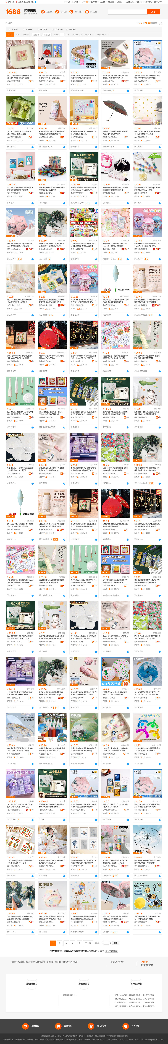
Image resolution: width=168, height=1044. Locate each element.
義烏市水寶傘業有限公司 (14, 249)
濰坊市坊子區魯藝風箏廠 (14, 473)
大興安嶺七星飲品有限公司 (152, 1003)
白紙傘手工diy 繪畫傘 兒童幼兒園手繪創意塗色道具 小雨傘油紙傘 (115, 693)
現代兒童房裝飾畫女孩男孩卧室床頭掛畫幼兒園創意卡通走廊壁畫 (51, 77)
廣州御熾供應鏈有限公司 (141, 922)
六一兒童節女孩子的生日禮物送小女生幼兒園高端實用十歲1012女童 (20, 806)
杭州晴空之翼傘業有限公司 (78, 698)
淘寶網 (51, 1040)
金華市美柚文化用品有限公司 (14, 305)
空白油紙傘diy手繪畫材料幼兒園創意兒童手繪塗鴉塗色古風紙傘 (20, 469)
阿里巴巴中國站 (32, 1040)
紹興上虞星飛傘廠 (13, 754)
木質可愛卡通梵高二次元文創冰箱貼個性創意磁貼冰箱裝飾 (115, 806)
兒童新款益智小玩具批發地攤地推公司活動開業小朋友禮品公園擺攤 (83, 245)
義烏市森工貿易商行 (78, 810)
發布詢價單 (145, 962)
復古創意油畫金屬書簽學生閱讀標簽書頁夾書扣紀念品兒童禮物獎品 (51, 301)
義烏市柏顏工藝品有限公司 (78, 137)
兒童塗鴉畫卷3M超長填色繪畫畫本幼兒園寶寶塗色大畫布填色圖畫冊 (115, 357)
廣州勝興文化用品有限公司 (110, 249)
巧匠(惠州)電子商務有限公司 (46, 754)
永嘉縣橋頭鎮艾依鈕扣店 (110, 754)
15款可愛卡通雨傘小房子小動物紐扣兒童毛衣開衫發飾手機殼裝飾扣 (115, 749)
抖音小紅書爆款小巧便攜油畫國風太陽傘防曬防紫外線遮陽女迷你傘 (51, 133)
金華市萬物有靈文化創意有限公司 (110, 810)
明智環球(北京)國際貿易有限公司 (46, 810)
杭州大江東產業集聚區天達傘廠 (78, 754)
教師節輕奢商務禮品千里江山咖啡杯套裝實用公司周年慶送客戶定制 (115, 413)
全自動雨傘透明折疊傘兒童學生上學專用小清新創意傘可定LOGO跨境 (147, 693)
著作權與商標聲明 (71, 1036)
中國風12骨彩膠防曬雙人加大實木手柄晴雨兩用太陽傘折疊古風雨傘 (20, 749)
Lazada (161, 1040)
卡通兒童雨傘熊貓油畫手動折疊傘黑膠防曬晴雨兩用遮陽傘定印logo (83, 749)
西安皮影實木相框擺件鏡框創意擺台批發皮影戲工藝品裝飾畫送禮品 (20, 357)
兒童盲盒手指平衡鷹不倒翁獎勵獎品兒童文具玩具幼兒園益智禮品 (147, 749)
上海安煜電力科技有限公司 (124, 1003)
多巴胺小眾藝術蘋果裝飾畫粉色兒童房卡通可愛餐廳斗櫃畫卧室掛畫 (20, 77)
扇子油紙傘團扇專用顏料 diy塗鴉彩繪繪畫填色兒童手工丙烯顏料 (147, 189)
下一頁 (88, 943)
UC (126, 1040)
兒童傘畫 (120, 962)
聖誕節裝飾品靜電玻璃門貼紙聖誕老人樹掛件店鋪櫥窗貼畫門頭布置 (83, 357)
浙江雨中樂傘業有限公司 (78, 81)
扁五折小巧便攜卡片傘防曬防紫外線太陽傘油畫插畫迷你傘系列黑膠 (83, 806)
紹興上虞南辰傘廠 (109, 193)
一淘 (68, 1040)
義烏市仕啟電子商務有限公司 (141, 137)
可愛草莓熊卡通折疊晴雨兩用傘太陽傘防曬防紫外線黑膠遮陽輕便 (115, 189)
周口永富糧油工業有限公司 (138, 999)
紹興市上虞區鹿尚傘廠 (141, 361)
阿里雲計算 (100, 1040)
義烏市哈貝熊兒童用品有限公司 (78, 305)
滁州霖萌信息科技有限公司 (78, 922)
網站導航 (124, 1036)
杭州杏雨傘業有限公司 (46, 249)
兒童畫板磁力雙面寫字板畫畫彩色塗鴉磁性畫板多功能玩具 (83, 133)
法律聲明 (82, 1036)
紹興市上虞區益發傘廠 (14, 922)
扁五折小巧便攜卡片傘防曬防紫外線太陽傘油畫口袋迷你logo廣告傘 (115, 862)
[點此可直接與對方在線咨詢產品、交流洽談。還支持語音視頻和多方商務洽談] (33, 91)
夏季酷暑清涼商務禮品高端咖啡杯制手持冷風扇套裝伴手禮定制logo (51, 806)
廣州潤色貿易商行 (13, 866)
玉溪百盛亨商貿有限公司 (151, 999)
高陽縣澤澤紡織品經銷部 (46, 193)
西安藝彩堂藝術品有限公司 (14, 361)
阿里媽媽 (87, 1040)
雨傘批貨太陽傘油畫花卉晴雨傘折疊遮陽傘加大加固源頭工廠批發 (115, 77)
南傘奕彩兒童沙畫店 (70, 995)
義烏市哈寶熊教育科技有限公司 (141, 249)
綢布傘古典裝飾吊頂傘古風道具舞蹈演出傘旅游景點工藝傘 (51, 357)
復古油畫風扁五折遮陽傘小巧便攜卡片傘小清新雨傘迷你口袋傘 (51, 469)
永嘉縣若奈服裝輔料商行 (110, 473)
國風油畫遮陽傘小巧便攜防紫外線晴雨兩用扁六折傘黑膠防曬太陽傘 (147, 301)
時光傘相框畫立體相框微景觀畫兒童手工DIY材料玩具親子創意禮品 (147, 245)
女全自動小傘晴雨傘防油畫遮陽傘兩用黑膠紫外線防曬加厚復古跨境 (20, 918)
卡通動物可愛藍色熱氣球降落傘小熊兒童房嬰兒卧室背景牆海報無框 (83, 862)
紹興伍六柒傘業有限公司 (141, 698)
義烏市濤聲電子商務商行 (141, 754)
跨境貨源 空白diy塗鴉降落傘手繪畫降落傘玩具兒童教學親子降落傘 (116, 301)
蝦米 (93, 1040)
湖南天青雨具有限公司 (110, 866)
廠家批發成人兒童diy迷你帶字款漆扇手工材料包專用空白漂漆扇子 (52, 749)
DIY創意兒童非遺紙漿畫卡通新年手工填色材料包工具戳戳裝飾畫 (51, 413)
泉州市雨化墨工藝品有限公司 (46, 81)
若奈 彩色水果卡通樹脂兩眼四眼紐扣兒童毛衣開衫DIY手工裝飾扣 (115, 469)
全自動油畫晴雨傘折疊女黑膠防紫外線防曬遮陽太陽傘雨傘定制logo (147, 469)
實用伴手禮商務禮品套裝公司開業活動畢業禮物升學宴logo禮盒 (20, 133)
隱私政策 (97, 1036)
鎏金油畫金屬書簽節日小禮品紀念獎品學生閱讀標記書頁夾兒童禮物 (83, 413)
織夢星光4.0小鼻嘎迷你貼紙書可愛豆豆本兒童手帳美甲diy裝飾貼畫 (115, 245)
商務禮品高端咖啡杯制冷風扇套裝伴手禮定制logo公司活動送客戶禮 (83, 189)
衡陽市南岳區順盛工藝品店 (46, 361)
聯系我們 (116, 1036)
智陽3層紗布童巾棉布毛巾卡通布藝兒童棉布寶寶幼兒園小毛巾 (52, 189)
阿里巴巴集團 (8, 1040)
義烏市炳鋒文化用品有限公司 (46, 305)
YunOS (108, 1040)
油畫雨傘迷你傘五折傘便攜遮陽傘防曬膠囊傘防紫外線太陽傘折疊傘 (147, 77)
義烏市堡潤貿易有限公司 (78, 473)
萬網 (121, 1040)
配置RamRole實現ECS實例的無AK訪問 (128, 995)
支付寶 (131, 1040)
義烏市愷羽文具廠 (109, 361)
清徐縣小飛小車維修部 (137, 1003)
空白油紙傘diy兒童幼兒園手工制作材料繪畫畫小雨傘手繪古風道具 (20, 413)
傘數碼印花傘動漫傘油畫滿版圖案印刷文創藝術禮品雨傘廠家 (115, 133)
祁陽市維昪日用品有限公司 (141, 810)
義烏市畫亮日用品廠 (14, 137)
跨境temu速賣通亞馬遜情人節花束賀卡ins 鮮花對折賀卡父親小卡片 (19, 301)
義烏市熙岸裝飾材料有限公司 (141, 417)
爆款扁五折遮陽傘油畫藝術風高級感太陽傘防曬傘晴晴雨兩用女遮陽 (20, 245)
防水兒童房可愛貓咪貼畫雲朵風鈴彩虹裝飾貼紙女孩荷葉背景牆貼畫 (147, 413)
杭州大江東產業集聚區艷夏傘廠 (46, 922)
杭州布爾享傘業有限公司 (141, 473)
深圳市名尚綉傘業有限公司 (110, 137)
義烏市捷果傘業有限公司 (110, 922)
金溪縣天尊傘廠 (108, 81)
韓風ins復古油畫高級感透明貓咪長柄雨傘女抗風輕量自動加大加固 (147, 862)
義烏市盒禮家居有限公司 (14, 810)
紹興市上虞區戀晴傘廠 (141, 81)
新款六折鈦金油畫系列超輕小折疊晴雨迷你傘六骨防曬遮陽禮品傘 (83, 77)
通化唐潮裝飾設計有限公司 (138, 995)
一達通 (154, 1040)
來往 (136, 1040)
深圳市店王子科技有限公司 (78, 193)
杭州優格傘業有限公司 (141, 866)
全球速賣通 (44, 1040)
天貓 (57, 1040)
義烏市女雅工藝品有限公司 (141, 193)
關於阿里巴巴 (107, 1036)
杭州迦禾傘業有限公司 (141, 305)
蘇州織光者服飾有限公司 (46, 866)
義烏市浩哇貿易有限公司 (78, 866)
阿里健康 (148, 1040)
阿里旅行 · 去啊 (76, 1040)
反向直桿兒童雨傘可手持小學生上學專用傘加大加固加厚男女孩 (147, 918)
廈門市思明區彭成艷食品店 (124, 1006)
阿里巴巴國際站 (20, 1040)
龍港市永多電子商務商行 (78, 361)
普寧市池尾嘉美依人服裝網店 (139, 1006)
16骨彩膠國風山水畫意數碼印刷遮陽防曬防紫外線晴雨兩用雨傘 (147, 357)
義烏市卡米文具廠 (109, 698)
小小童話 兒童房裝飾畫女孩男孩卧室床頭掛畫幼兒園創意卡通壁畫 (20, 189)
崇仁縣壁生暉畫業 (13, 81)
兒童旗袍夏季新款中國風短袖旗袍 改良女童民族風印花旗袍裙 (52, 862)
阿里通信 (115, 1040)
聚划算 (62, 1040)
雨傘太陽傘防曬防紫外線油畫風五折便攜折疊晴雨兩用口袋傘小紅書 (51, 918)
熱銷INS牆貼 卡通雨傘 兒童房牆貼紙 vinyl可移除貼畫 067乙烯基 (147, 133)
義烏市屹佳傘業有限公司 (46, 473)
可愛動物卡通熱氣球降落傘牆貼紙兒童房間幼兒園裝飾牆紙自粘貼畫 (83, 918)
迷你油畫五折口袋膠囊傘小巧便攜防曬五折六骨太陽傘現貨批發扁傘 (83, 693)
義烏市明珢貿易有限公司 (46, 137)
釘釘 (141, 1040)
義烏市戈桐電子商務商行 (78, 249)
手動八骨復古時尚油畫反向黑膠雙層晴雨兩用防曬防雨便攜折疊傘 (115, 918)
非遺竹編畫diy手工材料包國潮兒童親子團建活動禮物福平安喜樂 (20, 862)
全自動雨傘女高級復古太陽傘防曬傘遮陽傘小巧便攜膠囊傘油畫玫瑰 (51, 245)
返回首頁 (101, 951)
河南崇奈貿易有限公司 (46, 417)
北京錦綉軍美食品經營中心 (124, 999)
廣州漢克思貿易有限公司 (110, 305)
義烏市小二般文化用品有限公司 (78, 417)
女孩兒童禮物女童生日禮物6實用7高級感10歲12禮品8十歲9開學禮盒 (83, 469)
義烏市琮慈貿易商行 (14, 417)
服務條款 (90, 1036)
